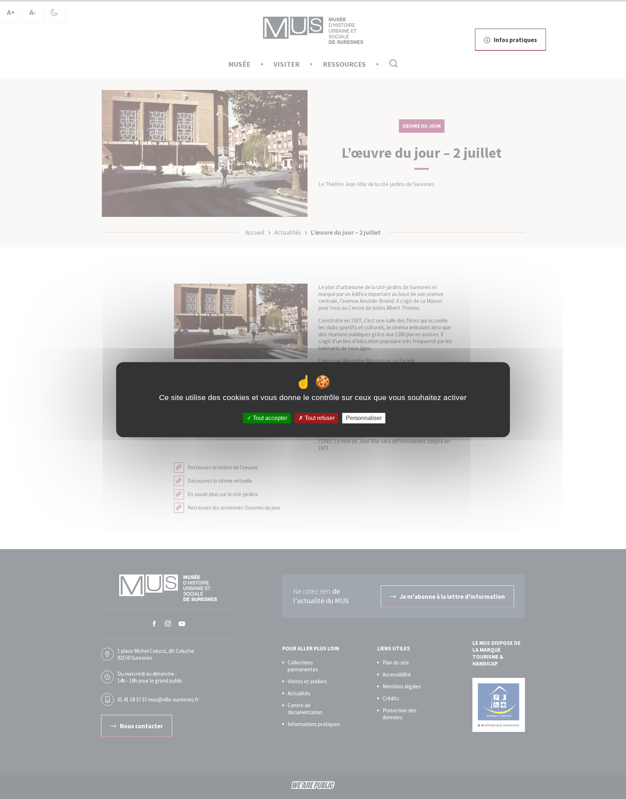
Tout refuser (319, 418)
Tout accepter (269, 418)
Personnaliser (364, 418)
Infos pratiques (515, 40)
